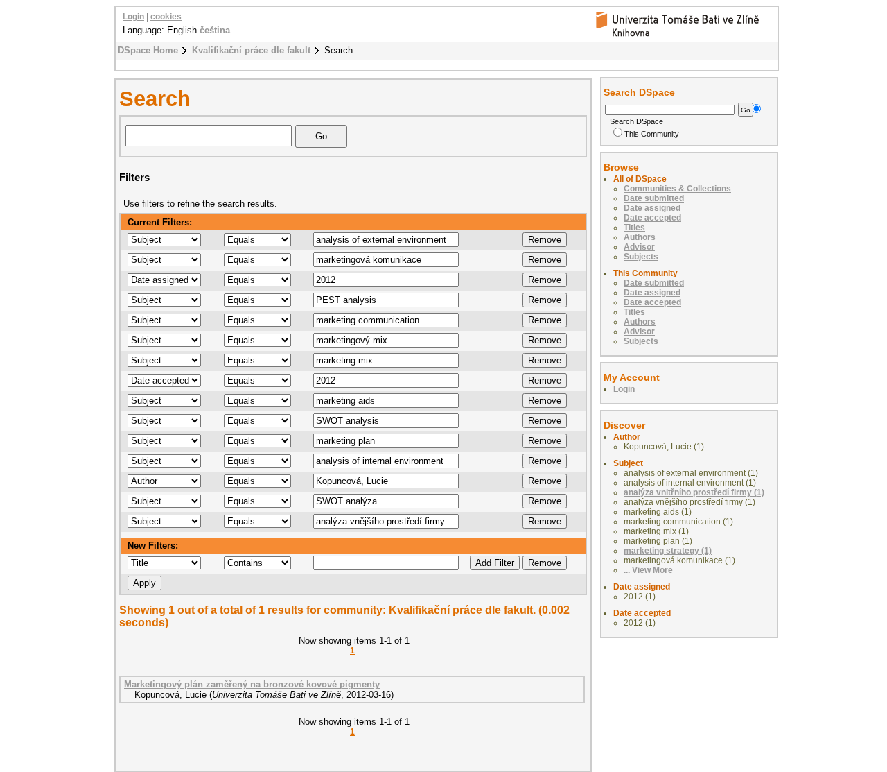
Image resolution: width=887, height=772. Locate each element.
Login (133, 16)
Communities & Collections (677, 189)
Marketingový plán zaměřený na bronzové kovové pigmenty (252, 684)
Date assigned (652, 208)
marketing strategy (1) (668, 551)
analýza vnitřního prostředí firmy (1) (694, 492)
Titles (634, 227)
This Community (651, 134)
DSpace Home (148, 50)
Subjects (641, 256)
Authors (640, 237)
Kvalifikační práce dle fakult (251, 50)
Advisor (639, 247)
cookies (166, 16)
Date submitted (654, 198)
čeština (215, 30)
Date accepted (652, 218)
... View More (648, 570)
